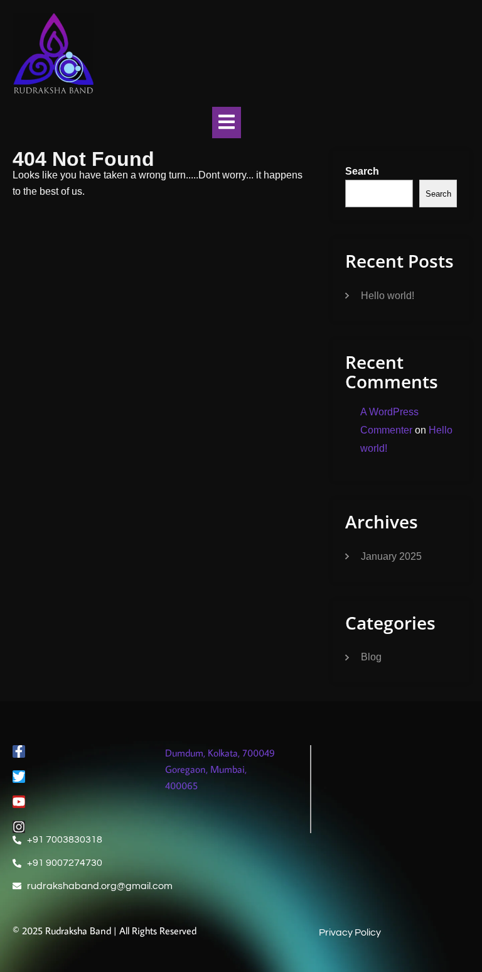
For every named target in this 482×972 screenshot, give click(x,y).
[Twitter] (19, 776)
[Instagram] (19, 827)
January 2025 (391, 556)
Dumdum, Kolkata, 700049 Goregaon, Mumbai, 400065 (220, 768)
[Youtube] (19, 801)
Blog (371, 657)
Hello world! (387, 295)
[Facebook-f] (19, 751)
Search (362, 171)
